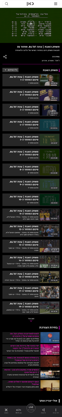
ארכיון (44, 61)
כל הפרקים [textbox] (12, 70)
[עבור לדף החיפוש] (6, 4)
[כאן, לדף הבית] (30, 4)
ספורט (51, 61)
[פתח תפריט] (56, 4)
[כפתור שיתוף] (5, 56)
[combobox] (10, 70)
